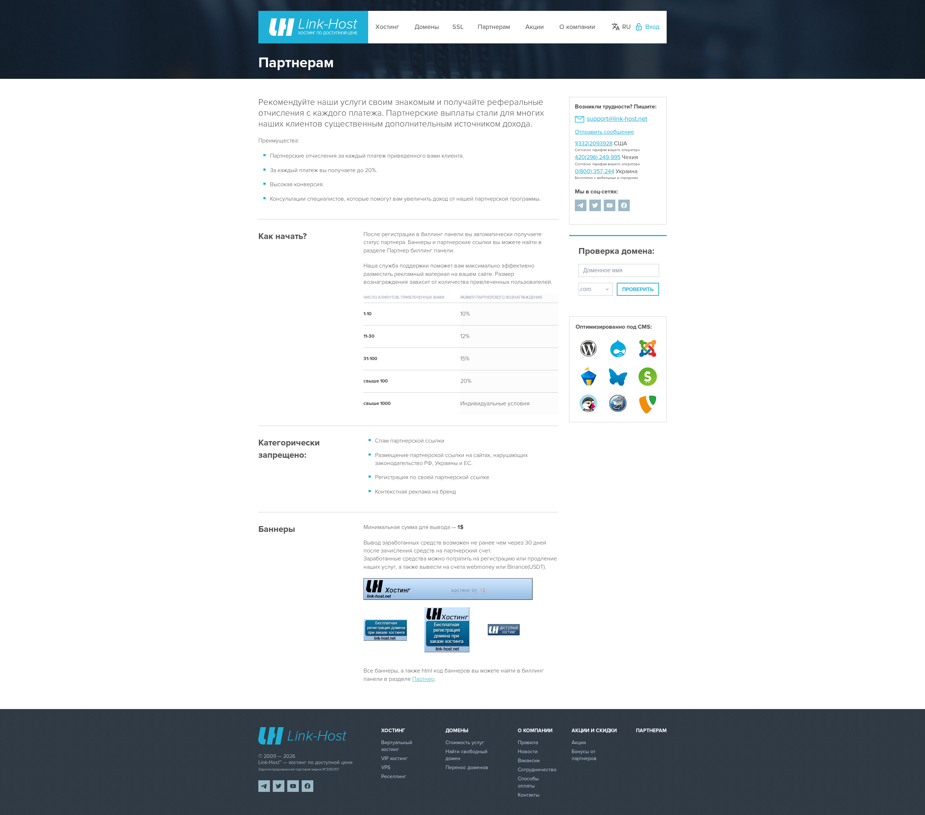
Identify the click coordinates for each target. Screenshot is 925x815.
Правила (528, 742)
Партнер (423, 679)
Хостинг (387, 27)
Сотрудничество (537, 770)
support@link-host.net (617, 119)
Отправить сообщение (604, 132)
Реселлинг (393, 776)
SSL (458, 27)
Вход (652, 27)
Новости (528, 751)
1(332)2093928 (593, 143)
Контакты (528, 795)
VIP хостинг (394, 758)
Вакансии (529, 761)
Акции (534, 27)
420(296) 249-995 (597, 157)
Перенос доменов (467, 767)
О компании (577, 27)
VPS (385, 767)
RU (626, 27)
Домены (426, 27)
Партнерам (494, 27)
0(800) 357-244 (594, 171)
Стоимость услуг (465, 742)
